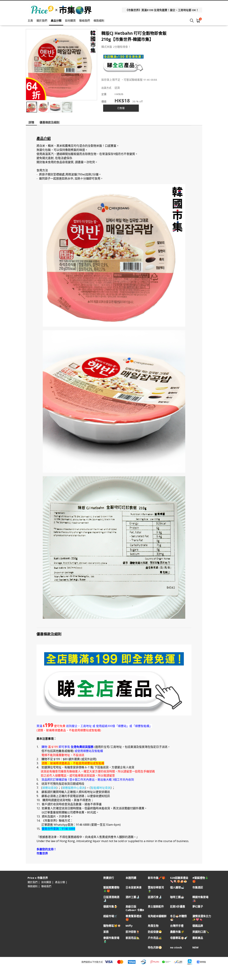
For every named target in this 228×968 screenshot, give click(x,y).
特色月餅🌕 (155, 947)
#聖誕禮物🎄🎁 (200, 879)
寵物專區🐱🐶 (112, 925)
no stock (176, 947)
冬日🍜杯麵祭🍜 (178, 917)
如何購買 (70, 20)
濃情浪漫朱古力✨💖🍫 (201, 917)
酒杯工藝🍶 (133, 897)
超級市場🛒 (110, 916)
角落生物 (153, 925)
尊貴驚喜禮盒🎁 (134, 917)
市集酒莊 (197, 887)
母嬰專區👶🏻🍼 (179, 938)
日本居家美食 (134, 887)
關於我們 (42, 20)
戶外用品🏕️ (155, 938)
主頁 (30, 20)
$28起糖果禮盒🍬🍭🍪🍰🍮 (179, 879)
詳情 (31, 122)
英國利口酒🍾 (200, 931)
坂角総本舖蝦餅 (157, 916)
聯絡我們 (84, 20)
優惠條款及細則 (49, 122)
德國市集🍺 (110, 906)
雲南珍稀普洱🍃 (156, 889)
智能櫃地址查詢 (101, 788)
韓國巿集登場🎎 (200, 898)
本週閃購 (131, 877)
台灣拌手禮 (176, 925)
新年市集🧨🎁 (156, 877)
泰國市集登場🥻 (111, 939)
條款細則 (99, 20)
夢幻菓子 (197, 906)
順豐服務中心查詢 (73, 788)
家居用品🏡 (133, 938)
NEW (195, 947)
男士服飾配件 (156, 906)
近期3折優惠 (177, 906)
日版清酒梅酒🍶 (111, 898)
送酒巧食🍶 (155, 897)
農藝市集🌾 (177, 931)
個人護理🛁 (177, 887)
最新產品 (197, 938)
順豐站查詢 (49, 788)
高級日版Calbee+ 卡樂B (135, 908)
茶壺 (106, 931)
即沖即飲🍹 (133, 931)
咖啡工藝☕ (177, 897)
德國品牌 (197, 925)
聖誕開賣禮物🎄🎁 (111, 889)
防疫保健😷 (155, 931)
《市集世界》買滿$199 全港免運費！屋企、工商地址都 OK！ (162, 10)
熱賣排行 (108, 877)
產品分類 (56, 20)
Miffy (129, 925)
